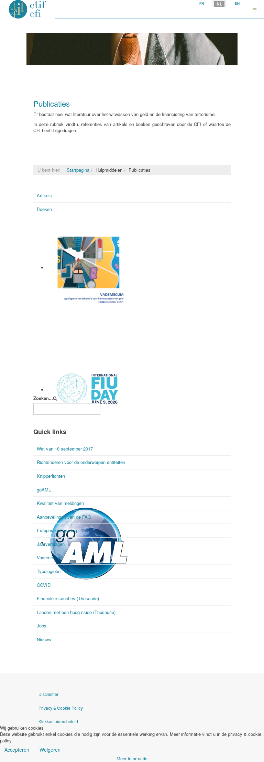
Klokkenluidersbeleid (58, 721)
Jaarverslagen (51, 544)
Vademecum (60, 309)
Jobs (41, 625)
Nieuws (44, 639)
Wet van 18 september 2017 (65, 448)
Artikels (44, 195)
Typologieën (48, 571)
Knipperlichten (51, 476)
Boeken (44, 209)
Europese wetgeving (57, 530)
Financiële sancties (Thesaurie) (68, 598)
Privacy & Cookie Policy (60, 708)
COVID (44, 585)
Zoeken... (43, 398)
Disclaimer (48, 694)
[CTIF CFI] (27, 9)
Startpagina (78, 170)
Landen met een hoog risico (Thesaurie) (76, 612)
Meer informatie (132, 758)
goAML (44, 489)
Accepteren (16, 749)
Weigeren (50, 749)
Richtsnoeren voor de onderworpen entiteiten (81, 462)
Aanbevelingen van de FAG (64, 517)
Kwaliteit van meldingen (60, 503)
